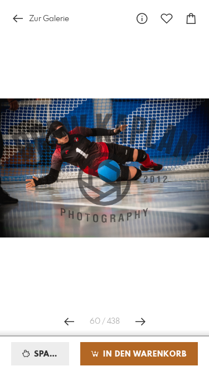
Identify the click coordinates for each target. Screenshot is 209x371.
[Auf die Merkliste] (166, 18)
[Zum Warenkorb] (191, 18)
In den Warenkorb (143, 354)
